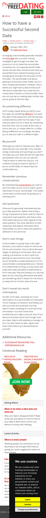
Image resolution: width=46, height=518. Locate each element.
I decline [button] (27, 504)
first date (10, 58)
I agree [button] (27, 499)
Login (25, 12)
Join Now (37, 12)
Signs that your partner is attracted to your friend (33, 359)
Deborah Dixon (20, 50)
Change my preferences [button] (28, 509)
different (29, 114)
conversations (24, 185)
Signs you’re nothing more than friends (13, 359)
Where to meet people (15, 439)
